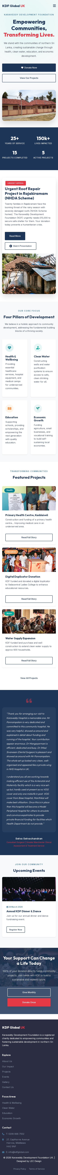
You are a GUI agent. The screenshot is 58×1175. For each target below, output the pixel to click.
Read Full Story (29, 537)
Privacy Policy (19, 1169)
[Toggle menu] (54, 6)
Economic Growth (11, 1118)
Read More (15, 236)
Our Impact (8, 1066)
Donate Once (29, 1002)
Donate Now (30, 67)
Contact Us (8, 1087)
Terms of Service (37, 1169)
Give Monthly (29, 992)
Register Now (15, 930)
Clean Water (8, 1108)
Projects (6, 1071)
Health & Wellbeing (11, 1102)
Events (5, 1076)
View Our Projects (29, 78)
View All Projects (29, 678)
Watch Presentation (22, 246)
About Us (7, 1061)
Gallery (5, 1082)
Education (7, 1113)
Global (13, 6)
